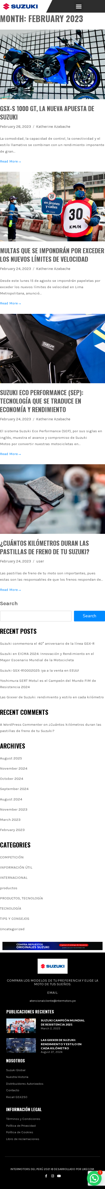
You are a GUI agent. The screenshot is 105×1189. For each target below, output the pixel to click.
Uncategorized (12, 929)
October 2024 (11, 778)
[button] (79, 6)
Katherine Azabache (53, 126)
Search (9, 603)
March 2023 (10, 819)
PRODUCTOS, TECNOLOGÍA (21, 898)
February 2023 (12, 830)
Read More (10, 161)
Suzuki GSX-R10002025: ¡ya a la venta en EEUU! (39, 670)
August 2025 (11, 758)
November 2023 (13, 809)
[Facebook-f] (46, 1176)
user (40, 561)
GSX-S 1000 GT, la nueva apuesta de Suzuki (47, 112)
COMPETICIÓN (12, 857)
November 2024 (13, 768)
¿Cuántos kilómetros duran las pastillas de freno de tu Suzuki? (44, 547)
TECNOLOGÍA (10, 908)
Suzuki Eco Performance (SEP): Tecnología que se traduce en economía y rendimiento (42, 401)
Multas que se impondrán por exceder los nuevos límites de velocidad (52, 254)
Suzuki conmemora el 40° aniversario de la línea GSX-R (47, 643)
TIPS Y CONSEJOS (14, 918)
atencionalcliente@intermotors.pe (53, 1000)
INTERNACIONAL (13, 877)
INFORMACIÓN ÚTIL (16, 867)
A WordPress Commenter (21, 724)
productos (8, 888)
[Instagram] (52, 1176)
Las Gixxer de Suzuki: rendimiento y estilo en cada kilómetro (52, 697)
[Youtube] (59, 1176)
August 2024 (11, 799)
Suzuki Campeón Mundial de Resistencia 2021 (63, 1022)
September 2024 (14, 789)
